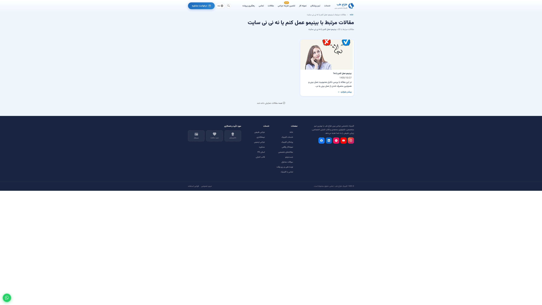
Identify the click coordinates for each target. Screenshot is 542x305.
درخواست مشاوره (199, 5)
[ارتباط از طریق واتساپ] (7, 298)
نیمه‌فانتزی (261, 137)
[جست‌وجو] (228, 5)
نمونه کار (302, 5)
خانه (351, 14)
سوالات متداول (287, 162)
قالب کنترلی (260, 157)
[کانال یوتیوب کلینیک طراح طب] (343, 140)
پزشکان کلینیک (287, 142)
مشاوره (262, 147)
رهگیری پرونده (248, 5)
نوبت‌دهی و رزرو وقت (285, 167)
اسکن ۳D (261, 152)
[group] (220, 6)
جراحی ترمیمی (259, 142)
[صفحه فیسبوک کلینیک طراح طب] (321, 140)
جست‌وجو (289, 157)
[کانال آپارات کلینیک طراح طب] (336, 140)
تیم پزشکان (315, 5)
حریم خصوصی (206, 186)
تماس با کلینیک (287, 172)
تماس (261, 5)
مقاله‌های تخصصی (285, 152)
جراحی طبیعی (259, 132)
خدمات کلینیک (287, 137)
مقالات (271, 5)
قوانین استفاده (193, 186)
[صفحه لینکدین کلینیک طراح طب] (329, 140)
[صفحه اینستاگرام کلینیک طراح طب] (351, 140)
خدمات (327, 5)
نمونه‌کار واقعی (287, 147)
